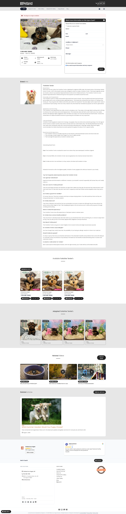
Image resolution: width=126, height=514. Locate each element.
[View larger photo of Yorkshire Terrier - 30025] (82, 272)
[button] (25, 272)
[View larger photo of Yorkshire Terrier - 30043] (38, 272)
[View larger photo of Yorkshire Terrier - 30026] (60, 272)
